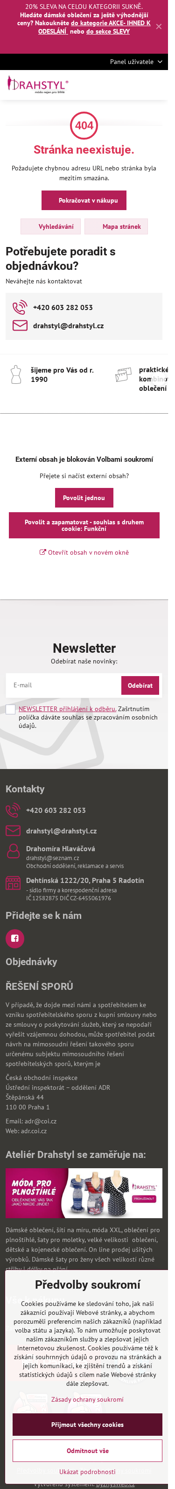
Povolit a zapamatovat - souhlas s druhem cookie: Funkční (84, 525)
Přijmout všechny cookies (87, 1424)
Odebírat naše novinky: (84, 661)
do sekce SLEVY (108, 31)
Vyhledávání (55, 226)
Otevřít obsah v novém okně (87, 552)
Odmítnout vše (88, 1451)
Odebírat (140, 685)
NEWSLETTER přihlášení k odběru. (67, 709)
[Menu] (157, 85)
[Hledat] (112, 85)
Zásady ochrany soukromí (87, 1399)
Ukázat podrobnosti (87, 1472)
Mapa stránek (121, 226)
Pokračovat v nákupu (87, 200)
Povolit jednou (84, 498)
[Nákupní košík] (134, 85)
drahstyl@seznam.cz (52, 858)
